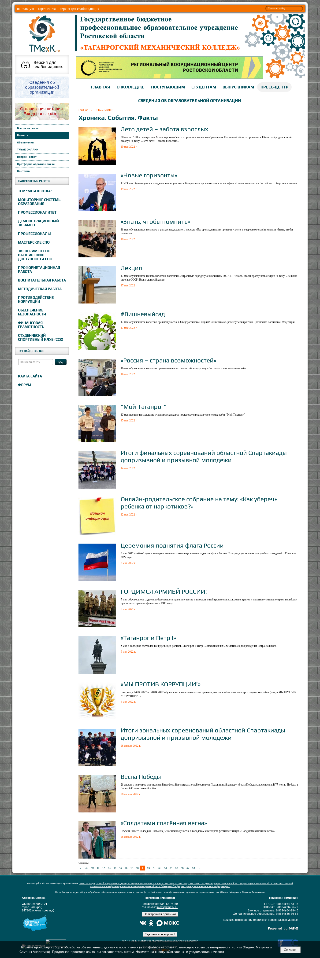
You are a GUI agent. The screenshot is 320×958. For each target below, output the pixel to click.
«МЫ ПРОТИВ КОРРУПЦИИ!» (161, 684)
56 (182, 868)
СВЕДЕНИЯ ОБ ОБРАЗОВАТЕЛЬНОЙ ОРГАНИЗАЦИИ (189, 100)
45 (120, 868)
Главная (83, 109)
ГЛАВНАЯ (100, 87)
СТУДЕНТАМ (203, 87)
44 (114, 868)
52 (159, 868)
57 (187, 868)
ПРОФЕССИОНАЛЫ (34, 234)
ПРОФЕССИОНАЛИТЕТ (37, 212)
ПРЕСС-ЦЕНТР (274, 87)
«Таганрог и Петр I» (148, 637)
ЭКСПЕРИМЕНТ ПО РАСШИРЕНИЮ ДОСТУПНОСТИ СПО (35, 255)
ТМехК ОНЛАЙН (27, 149)
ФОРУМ (24, 385)
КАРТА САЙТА (30, 376)
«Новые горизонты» (149, 175)
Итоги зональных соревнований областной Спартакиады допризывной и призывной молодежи (203, 734)
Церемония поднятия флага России (172, 545)
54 (171, 868)
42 (103, 868)
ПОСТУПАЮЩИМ (168, 87)
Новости (22, 135)
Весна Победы (141, 776)
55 (176, 868)
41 (98, 868)
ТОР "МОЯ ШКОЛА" (35, 191)
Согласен (290, 949)
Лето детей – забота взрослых (164, 129)
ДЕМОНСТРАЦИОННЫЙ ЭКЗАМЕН (38, 223)
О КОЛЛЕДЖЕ (131, 87)
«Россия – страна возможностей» (168, 360)
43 (109, 868)
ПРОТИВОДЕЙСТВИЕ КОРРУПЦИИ (36, 299)
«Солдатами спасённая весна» (164, 822)
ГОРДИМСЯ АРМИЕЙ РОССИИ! (164, 591)
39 (86, 868)
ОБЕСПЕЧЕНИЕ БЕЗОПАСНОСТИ (32, 312)
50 (148, 868)
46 (126, 868)
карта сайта (47, 8)
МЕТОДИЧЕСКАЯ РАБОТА (40, 289)
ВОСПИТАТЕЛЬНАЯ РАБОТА (42, 280)
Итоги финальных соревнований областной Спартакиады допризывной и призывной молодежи (204, 456)
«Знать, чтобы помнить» (155, 221)
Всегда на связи (27, 128)
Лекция (131, 267)
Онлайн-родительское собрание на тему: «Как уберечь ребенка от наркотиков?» (199, 502)
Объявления (25, 142)
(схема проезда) (43, 910)
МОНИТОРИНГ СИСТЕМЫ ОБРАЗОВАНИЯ (40, 202)
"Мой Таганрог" (144, 406)
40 (92, 868)
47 (131, 868)
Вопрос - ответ (27, 156)
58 (193, 868)
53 (165, 868)
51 (154, 868)
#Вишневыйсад (143, 314)
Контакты (23, 171)
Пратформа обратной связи (36, 164)
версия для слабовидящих (79, 8)
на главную (25, 8)
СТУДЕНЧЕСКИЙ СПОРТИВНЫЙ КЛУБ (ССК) (40, 337)
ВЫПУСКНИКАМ (238, 87)
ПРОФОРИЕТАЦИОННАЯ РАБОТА (39, 270)
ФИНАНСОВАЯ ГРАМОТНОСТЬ (31, 325)
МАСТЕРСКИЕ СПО (34, 242)
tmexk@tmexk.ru (167, 907)
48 (137, 868)
